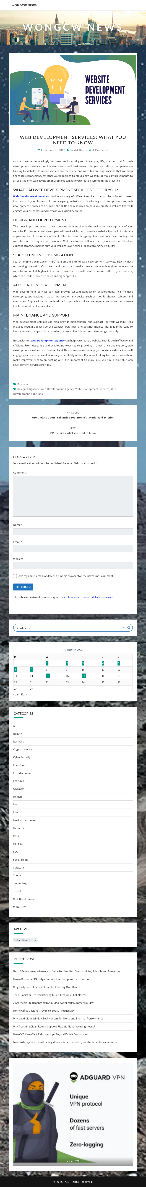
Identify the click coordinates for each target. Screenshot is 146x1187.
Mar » (24, 694)
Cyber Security (21, 757)
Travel (17, 891)
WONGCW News (24, 5)
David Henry (79, 149)
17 (83, 676)
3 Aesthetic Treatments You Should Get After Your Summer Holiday (53, 1002)
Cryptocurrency (22, 749)
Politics (18, 844)
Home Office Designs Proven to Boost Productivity (43, 1010)
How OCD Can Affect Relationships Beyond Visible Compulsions (51, 1034)
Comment (20, 472)
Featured (18, 781)
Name (17, 524)
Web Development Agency (48, 340)
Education (19, 765)
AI (14, 725)
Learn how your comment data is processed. (87, 597)
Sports (17, 875)
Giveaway (18, 788)
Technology (20, 883)
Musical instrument (25, 820)
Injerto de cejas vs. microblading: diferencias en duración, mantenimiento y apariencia (65, 1042)
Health (17, 796)
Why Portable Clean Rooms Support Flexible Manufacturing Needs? (54, 1026)
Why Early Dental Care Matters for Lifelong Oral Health (46, 987)
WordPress (19, 907)
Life (15, 812)
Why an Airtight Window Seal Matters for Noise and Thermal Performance (58, 1018)
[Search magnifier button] (128, 627)
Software (18, 867)
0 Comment (100, 149)
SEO (15, 851)
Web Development (24, 899)
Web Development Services (31, 196)
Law (15, 804)
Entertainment (22, 773)
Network (18, 828)
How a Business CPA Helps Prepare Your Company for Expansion (51, 979)
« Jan (16, 694)
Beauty (17, 733)
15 (47, 676)
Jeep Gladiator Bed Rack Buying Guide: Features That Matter (49, 995)
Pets (16, 836)
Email (17, 542)
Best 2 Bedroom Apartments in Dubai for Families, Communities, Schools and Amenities (66, 971)
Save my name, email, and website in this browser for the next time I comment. (66, 576)
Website (18, 559)
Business (22, 384)
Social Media (20, 859)
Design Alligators (28, 389)
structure (67, 266)
